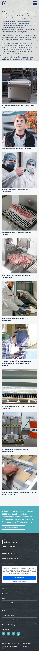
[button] (3, 647)
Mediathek (5, 593)
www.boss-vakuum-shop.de (10, 558)
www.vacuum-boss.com (9, 553)
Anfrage (4, 610)
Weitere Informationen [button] (19, 581)
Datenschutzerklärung (8, 625)
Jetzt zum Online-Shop (11, 527)
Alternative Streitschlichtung (10, 620)
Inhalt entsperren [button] (19, 577)
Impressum (5, 629)
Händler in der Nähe (8, 603)
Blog (3, 598)
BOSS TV (4, 588)
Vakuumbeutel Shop (8, 615)
